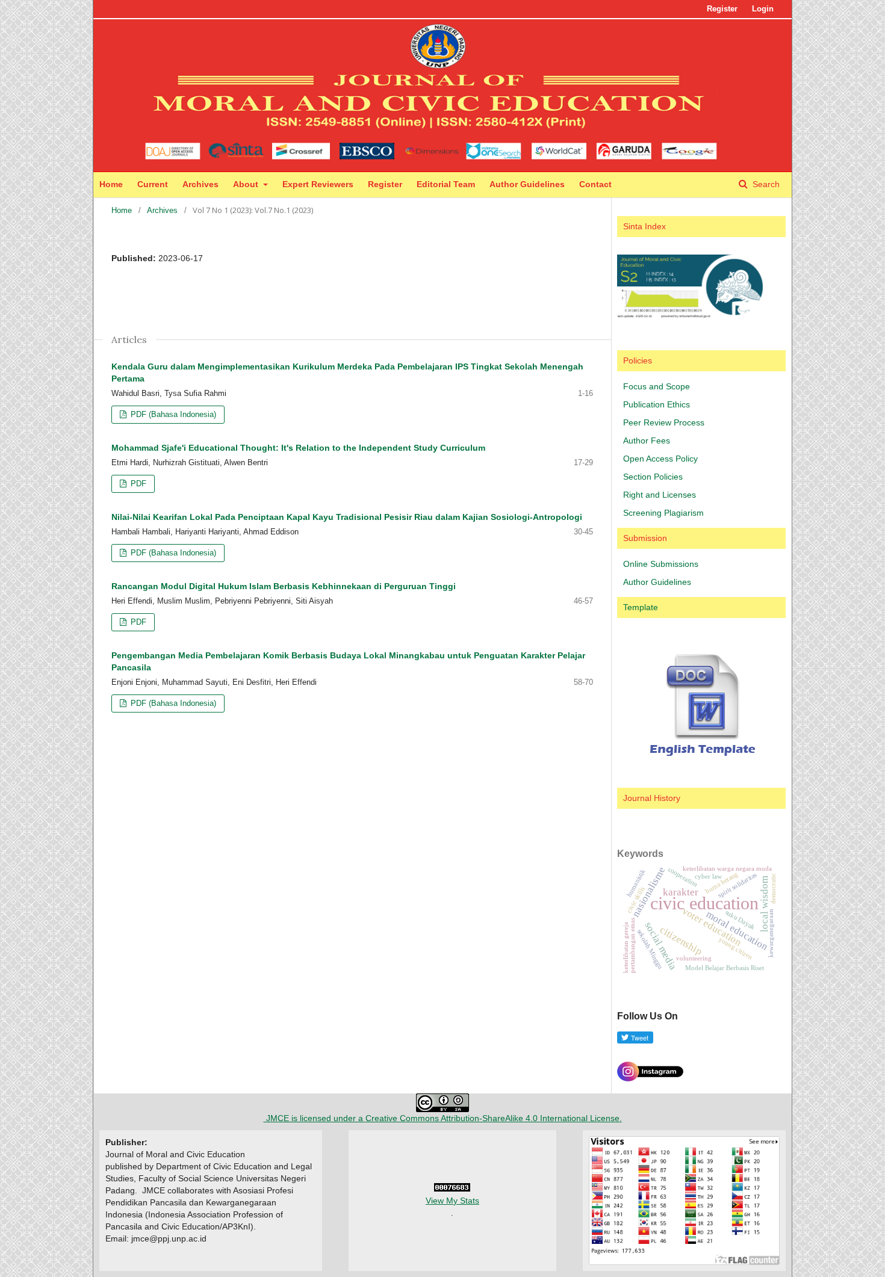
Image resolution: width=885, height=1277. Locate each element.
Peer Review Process (663, 422)
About (247, 184)
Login (763, 8)
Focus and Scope (656, 386)
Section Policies (653, 476)
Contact (595, 184)
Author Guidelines (527, 184)
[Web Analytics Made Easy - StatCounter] (452, 1188)
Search (765, 184)
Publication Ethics (656, 404)
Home (111, 184)
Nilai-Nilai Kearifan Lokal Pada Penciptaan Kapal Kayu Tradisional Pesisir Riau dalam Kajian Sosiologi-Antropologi (346, 517)
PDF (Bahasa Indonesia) (172, 414)
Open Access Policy (660, 458)
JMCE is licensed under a (314, 1118)
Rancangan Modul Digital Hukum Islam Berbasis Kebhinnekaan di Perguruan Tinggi (283, 586)
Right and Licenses (659, 494)
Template (640, 607)
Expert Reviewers (317, 184)
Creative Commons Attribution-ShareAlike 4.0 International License (492, 1118)
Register (385, 184)
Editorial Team (446, 184)
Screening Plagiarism (663, 513)
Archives (200, 184)
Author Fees (646, 440)
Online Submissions (660, 564)
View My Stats (452, 1200)
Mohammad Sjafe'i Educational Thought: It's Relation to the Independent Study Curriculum (298, 448)
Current (152, 184)
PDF (137, 483)
